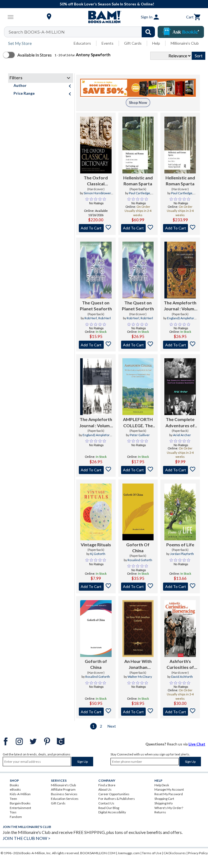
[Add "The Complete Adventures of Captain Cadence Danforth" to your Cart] (180, 470)
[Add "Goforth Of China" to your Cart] (138, 587)
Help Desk (161, 785)
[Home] (104, 17)
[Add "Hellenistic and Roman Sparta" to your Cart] (138, 228)
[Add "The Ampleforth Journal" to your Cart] (180, 345)
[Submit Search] (148, 32)
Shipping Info (163, 803)
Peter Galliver (140, 435)
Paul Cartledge (139, 193)
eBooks (15, 789)
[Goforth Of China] (138, 512)
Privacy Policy (198, 853)
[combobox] (83, 32)
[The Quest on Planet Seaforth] (96, 270)
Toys (13, 812)
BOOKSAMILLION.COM (97, 853)
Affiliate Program (63, 789)
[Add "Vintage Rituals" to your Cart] (96, 587)
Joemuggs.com (129, 853)
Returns (160, 812)
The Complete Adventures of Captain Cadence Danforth (180, 423)
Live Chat (196, 744)
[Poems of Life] (180, 512)
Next (112, 726)
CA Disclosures (175, 853)
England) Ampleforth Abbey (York (182, 320)
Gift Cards (133, 43)
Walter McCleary (140, 677)
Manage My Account (169, 789)
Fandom (16, 817)
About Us (105, 789)
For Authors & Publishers (116, 799)
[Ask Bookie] (181, 32)
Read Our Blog (108, 808)
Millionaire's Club (185, 43)
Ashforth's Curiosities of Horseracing (180, 664)
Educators (82, 43)
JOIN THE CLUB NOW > (26, 838)
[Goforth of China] (96, 628)
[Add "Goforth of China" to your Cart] (96, 712)
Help (156, 43)
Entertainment (20, 808)
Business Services (64, 794)
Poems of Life (180, 544)
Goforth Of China (138, 547)
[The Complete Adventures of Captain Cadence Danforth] (180, 386)
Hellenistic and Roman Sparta (138, 180)
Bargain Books (20, 803)
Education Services (65, 799)
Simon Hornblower (97, 193)
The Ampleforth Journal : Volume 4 (95, 423)
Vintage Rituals (96, 544)
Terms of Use (151, 853)
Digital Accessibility (112, 812)
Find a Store (106, 785)
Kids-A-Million (20, 794)
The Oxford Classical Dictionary (96, 181)
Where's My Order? (168, 808)
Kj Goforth (97, 554)
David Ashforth (182, 677)
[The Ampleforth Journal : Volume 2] (180, 270)
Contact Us (106, 803)
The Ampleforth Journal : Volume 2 (180, 306)
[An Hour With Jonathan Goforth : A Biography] (138, 628)
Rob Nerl (90, 318)
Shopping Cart (164, 799)
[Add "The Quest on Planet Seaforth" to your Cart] (96, 345)
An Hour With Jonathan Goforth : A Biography (138, 664)
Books (14, 785)
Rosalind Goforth (140, 560)
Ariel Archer (182, 435)
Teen (13, 799)
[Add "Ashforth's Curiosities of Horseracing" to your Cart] (180, 712)
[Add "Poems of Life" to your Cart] (180, 587)
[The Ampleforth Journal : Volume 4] (96, 386)
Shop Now (138, 102)
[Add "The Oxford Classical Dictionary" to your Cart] (96, 228)
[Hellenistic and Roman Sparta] (138, 145)
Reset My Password (168, 794)
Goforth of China (96, 664)
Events (107, 43)
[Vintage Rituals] (96, 512)
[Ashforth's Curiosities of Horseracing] (180, 628)
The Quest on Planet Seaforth (96, 305)
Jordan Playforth (182, 554)
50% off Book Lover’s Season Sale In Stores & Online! (107, 4)
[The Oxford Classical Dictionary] (96, 145)
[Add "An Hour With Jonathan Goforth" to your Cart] (138, 712)
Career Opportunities (113, 794)
